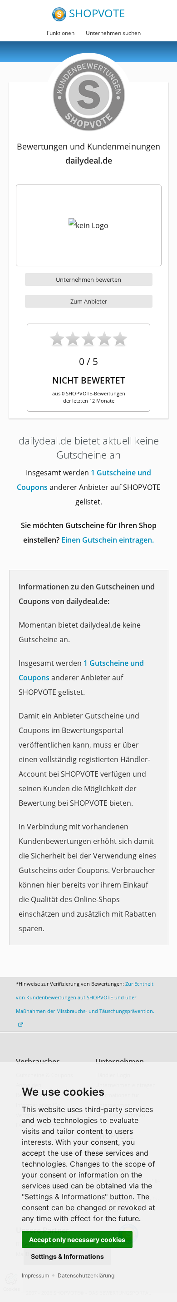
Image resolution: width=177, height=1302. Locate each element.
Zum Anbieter (88, 301)
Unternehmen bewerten (88, 279)
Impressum (35, 1275)
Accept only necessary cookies (77, 1239)
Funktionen (60, 33)
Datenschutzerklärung (86, 1275)
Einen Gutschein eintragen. (107, 540)
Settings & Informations (67, 1256)
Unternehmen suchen (113, 33)
